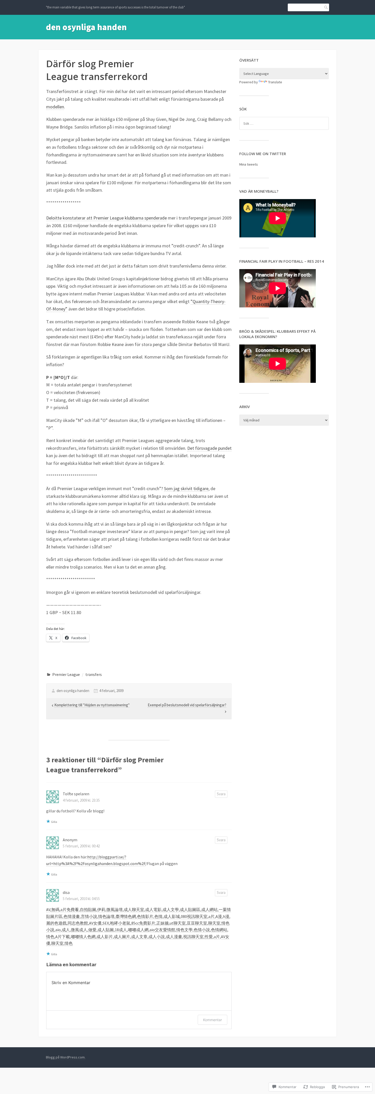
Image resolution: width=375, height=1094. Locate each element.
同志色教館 (78, 923)
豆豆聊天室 (197, 923)
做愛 (92, 929)
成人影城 (172, 916)
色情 (158, 916)
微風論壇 (114, 909)
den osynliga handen (86, 27)
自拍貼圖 (88, 909)
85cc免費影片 (143, 923)
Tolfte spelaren (76, 793)
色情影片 (145, 916)
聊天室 (214, 923)
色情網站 (219, 929)
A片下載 (62, 936)
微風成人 (79, 929)
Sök (325, 7)
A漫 (219, 916)
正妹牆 (162, 923)
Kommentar (212, 1020)
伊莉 (101, 909)
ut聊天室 (178, 923)
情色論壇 (106, 916)
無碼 (55, 909)
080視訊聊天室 (194, 916)
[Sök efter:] (284, 123)
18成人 (121, 929)
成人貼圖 (105, 929)
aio (58, 929)
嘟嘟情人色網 (83, 936)
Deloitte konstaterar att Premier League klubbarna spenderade (106, 218)
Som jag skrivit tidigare (186, 488)
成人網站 (209, 909)
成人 (66, 929)
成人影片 (104, 936)
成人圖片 (122, 936)
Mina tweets (248, 164)
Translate (275, 82)
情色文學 (184, 929)
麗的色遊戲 (56, 923)
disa (66, 892)
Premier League (66, 674)
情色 (50, 936)
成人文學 (170, 909)
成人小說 (156, 936)
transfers (93, 674)
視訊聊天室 (193, 936)
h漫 (226, 916)
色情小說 (202, 929)
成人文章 (139, 936)
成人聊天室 (134, 909)
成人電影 (153, 909)
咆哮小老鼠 (120, 923)
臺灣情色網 (126, 916)
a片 (211, 916)
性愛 (209, 936)
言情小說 (89, 916)
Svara (221, 793)
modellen (55, 107)
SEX (106, 923)
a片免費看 (69, 909)
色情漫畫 (72, 916)
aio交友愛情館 (162, 929)
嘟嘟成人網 (138, 929)
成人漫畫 (174, 936)
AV (48, 909)
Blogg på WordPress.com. (65, 1057)
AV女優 (95, 923)
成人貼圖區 (190, 909)
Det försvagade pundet (209, 448)
